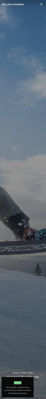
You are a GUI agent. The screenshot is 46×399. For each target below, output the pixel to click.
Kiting (23, 373)
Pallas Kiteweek (13, 4)
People (30, 373)
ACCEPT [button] (17, 382)
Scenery (16, 373)
